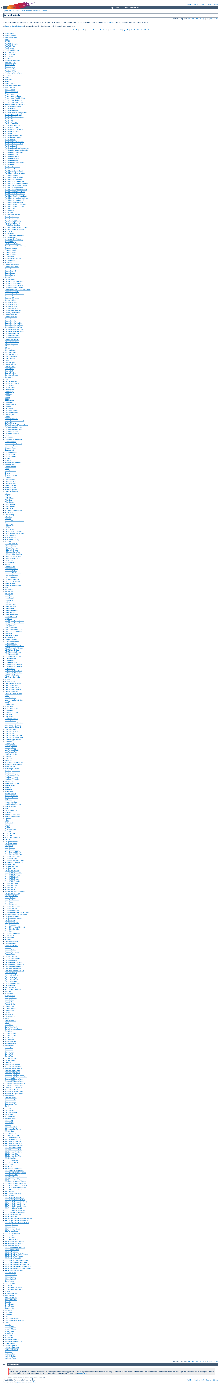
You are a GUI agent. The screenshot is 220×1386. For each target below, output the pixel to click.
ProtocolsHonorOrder (13, 837)
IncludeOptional (10, 604)
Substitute (8, 1285)
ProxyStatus (9, 935)
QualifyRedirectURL (12, 941)
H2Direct (8, 527)
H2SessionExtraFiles (12, 552)
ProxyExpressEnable (12, 856)
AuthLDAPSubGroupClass (14, 206)
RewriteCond (9, 1002)
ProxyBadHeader (11, 844)
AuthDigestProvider (12, 131)
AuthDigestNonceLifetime (14, 129)
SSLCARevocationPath (13, 1150)
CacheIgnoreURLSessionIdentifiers (17, 290)
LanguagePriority (11, 639)
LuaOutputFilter (10, 748)
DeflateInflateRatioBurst (13, 427)
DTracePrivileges (11, 452)
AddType (8, 75)
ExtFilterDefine (10, 487)
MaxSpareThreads (12, 779)
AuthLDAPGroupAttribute (14, 188)
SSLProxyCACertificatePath (15, 1200)
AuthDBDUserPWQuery (13, 115)
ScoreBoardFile (10, 1021)
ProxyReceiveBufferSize (13, 919)
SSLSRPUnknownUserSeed (15, 1248)
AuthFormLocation (11, 146)
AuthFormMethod (11, 154)
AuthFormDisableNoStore (14, 142)
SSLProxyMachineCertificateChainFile (19, 1218)
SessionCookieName (12, 1064)
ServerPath (9, 1054)
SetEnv (7, 1106)
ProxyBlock (9, 846)
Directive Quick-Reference (14, 26)
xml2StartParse (10, 1358)
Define (7, 417)
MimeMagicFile (10, 794)
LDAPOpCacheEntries (13, 652)
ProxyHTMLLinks (11, 887)
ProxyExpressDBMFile (13, 852)
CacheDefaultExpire (12, 265)
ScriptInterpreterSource (13, 1029)
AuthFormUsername (12, 167)
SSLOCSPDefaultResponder (15, 1173)
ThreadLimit (9, 1296)
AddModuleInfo (10, 69)
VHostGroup (9, 1331)
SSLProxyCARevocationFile (15, 1204)
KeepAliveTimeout (11, 635)
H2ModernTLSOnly (12, 539)
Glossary (209, 4)
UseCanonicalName (12, 1318)
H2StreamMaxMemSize (13, 554)
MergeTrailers (10, 785)
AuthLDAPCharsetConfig (14, 179)
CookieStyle (9, 371)
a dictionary (109, 22)
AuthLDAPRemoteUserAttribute (16, 198)
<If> (6, 587)
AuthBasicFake (10, 108)
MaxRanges (9, 773)
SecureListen (10, 1039)
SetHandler (9, 1114)
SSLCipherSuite (10, 1158)
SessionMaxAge (11, 1104)
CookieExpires (10, 367)
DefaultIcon (9, 408)
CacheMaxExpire (11, 302)
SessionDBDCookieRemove (15, 1083)
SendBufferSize (10, 1043)
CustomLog (9, 377)
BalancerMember (11, 252)
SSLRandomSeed (11, 1231)
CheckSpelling (10, 358)
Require (8, 991)
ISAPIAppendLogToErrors (14, 621)
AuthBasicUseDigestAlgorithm (16, 112)
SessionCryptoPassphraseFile (16, 1077)
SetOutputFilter (10, 1119)
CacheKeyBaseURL (12, 292)
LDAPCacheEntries (12, 642)
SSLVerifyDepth (10, 1279)
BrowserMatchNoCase (13, 258)
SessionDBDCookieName (14, 1079)
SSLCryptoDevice (11, 1162)
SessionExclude (10, 1098)
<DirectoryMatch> (11, 446)
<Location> (9, 706)
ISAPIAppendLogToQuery (14, 623)
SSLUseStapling (11, 1275)
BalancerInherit (10, 250)
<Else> (7, 458)
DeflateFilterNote (11, 423)
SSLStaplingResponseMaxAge (16, 1262)
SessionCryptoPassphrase (14, 1075)
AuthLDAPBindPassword (14, 177)
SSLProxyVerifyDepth (13, 1229)
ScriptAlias (9, 1025)
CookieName (9, 369)
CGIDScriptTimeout (12, 342)
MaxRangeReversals (12, 771)
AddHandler (9, 56)
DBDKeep (8, 394)
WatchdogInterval (11, 1350)
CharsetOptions (10, 352)
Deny (7, 435)
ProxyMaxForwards (12, 900)
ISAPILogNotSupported (13, 629)
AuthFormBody (10, 140)
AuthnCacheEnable (12, 217)
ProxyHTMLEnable (12, 877)
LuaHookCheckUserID (13, 727)
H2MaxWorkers (10, 535)
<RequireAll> (9, 993)
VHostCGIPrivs (10, 1329)
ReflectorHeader (11, 956)
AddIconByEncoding (12, 60)
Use (6, 1316)
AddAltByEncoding (11, 44)
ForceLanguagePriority (13, 510)
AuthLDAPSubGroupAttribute (15, 204)
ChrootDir (8, 360)
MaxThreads (9, 781)
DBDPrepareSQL (11, 404)
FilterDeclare (9, 502)
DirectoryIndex (10, 442)
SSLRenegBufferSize (12, 1233)
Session (8, 1062)
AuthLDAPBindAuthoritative (15, 173)
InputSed (8, 619)
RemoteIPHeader (11, 960)
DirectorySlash (10, 448)
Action (7, 40)
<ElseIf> (8, 460)
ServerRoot (9, 1056)
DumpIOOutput (10, 456)
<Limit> (7, 679)
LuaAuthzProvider (11, 719)
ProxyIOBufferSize (11, 896)
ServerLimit (9, 1050)
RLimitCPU (9, 1012)
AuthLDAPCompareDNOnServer (17, 183)
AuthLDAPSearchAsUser (14, 202)
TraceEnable (9, 1304)
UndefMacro (9, 1312)
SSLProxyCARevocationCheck (16, 1202)
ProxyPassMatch (11, 908)
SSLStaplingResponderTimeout (16, 1260)
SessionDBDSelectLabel (14, 1091)
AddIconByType (10, 63)
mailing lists (82, 1373)
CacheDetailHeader (12, 267)
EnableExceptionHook (13, 462)
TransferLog (9, 1306)
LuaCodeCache (10, 721)
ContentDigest (10, 362)
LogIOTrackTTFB (11, 712)
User (6, 1323)
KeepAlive (8, 633)
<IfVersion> (9, 594)
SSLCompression (11, 1160)
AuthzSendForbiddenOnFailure (16, 246)
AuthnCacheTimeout (12, 223)
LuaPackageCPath (12, 750)
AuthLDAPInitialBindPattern (15, 194)
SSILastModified (11, 1127)
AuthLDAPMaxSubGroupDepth (16, 196)
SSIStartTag (9, 1131)
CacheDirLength (11, 269)
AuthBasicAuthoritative (13, 106)
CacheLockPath (10, 300)
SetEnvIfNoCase (11, 1112)
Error (7, 469)
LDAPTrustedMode (12, 675)
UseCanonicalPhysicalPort (14, 1320)
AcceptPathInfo (10, 35)
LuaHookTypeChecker (13, 739)
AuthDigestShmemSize (13, 135)
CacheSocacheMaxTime (14, 325)
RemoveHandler (11, 977)
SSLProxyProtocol (11, 1225)
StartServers (9, 1281)
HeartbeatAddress (11, 569)
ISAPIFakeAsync (11, 627)
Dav (6, 379)
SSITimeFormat (10, 1133)
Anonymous (9, 94)
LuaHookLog (9, 733)
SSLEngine (9, 1164)
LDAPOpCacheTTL (12, 654)
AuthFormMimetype (12, 156)
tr (211, 19)
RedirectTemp (10, 954)
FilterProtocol (10, 504)
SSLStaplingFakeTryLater (14, 1256)
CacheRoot (9, 319)
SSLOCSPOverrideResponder (16, 1177)
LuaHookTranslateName (14, 737)
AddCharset (9, 48)
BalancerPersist (10, 254)
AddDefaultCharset (12, 50)
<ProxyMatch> (10, 898)
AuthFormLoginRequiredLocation (17, 148)
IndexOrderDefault (11, 614)
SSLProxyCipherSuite (13, 1214)
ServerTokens (10, 1060)
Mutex (7, 808)
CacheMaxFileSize (12, 304)
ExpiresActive (10, 479)
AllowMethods (10, 88)
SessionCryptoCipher (12, 1071)
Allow (7, 81)
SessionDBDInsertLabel (13, 1087)
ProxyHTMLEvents (12, 879)
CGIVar (7, 348)
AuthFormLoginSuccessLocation (17, 150)
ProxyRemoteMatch (12, 923)
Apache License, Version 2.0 (25, 1382)
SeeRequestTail (10, 1041)
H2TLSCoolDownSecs (13, 556)
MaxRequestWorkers (12, 775)
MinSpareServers (11, 796)
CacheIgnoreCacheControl (14, 281)
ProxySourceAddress (12, 933)
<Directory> (9, 437)
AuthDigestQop (10, 133)
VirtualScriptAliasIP (12, 1348)
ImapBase (8, 596)
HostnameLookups (12, 579)
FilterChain (9, 500)
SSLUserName (10, 1273)
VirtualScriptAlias (11, 1346)
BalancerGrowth (11, 248)
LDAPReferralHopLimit (13, 656)
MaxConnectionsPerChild (14, 762)
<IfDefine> (8, 589)
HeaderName (10, 567)
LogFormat (9, 710)
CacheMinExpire (11, 306)
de (189, 19)
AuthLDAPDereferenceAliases (16, 185)
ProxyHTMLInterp (11, 885)
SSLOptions (9, 1191)
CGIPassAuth (10, 346)
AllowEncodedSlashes (13, 85)
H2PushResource (11, 548)
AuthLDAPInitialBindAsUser (15, 192)
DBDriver (8, 406)
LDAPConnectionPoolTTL (14, 646)
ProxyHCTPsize (10, 869)
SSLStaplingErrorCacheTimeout (16, 1254)
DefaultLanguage (11, 410)
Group (7, 523)
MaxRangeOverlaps (12, 769)
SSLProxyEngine (11, 1216)
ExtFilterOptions (11, 489)
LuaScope (8, 758)
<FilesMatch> (10, 498)
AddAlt (7, 42)
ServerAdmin (9, 1046)
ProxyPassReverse (12, 910)
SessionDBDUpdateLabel (14, 1093)
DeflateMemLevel (11, 431)
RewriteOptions (10, 1008)
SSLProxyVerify (10, 1227)
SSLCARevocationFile (13, 1148)
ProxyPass (9, 902)
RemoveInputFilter (11, 979)
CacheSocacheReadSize (14, 329)
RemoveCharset (11, 973)
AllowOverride (10, 90)
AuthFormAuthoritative (13, 138)
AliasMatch (9, 79)
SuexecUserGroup (11, 1293)
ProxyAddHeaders (11, 842)
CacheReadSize (11, 315)
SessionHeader (10, 1100)
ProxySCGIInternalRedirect (15, 927)
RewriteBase (9, 1000)
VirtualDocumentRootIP (13, 1341)
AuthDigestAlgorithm (12, 125)
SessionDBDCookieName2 (14, 1081)
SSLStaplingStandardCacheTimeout (18, 1268)
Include (7, 602)
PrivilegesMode (10, 829)
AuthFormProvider (11, 160)
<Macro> (8, 760)
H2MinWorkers (10, 537)
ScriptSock (9, 1037)
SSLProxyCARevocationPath (15, 1206)
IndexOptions (10, 612)
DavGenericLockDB (12, 383)
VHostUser (9, 1337)
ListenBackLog (10, 698)
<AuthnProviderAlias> (13, 225)
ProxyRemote (10, 921)
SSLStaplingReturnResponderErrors (18, 1266)
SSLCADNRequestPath (13, 1143)
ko (207, 19)
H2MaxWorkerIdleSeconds (14, 533)
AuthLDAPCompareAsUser (15, 181)
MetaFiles (8, 789)
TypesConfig (9, 1308)
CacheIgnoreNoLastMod (14, 285)
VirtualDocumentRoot (13, 1339)
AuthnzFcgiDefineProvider (14, 229)
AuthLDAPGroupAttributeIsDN (16, 190)
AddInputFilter (10, 65)
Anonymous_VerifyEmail (14, 102)
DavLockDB (9, 385)
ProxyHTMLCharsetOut (13, 873)
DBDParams (9, 400)
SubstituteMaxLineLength (14, 1289)
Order (7, 821)
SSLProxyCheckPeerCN (13, 1208)
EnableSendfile (10, 467)
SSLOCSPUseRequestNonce (15, 1187)
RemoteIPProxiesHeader (14, 966)
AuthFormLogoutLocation (14, 152)
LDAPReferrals (10, 658)
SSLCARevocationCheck (14, 1146)
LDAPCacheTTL (11, 644)
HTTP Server (14, 11)
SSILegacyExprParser (13, 1129)
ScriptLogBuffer (10, 1033)
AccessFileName (11, 38)
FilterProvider (10, 506)
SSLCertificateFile (11, 1154)
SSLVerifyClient (10, 1277)
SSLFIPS (8, 1166)
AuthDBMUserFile (11, 123)
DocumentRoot (10, 450)
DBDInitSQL (9, 392)
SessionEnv (9, 1096)
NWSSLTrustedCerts (12, 814)
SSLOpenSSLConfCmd (13, 1189)
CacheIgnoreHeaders (13, 283)
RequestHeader (10, 987)
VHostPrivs (9, 1333)
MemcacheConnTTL (12, 783)
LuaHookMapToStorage (13, 735)
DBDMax (8, 396)
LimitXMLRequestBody (13, 694)
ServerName (9, 1052)
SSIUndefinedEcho (12, 1135)
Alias (6, 77)
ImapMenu (9, 600)
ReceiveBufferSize (11, 946)
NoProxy (8, 812)
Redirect (8, 948)
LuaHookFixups (10, 729)
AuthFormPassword (12, 158)
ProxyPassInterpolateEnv (14, 906)
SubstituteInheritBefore (13, 1287)
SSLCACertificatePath (13, 1139)
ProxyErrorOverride (12, 850)
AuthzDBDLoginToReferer (14, 235)
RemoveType (10, 985)
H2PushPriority (10, 546)
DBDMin (8, 398)
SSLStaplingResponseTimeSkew (17, 1264)
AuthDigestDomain (12, 127)
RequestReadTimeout (13, 989)
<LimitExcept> (10, 681)
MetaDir (8, 787)
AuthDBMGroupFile (12, 119)
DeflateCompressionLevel (14, 421)
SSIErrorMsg (9, 1123)
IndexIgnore (9, 608)
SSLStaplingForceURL (13, 1258)
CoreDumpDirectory (12, 375)
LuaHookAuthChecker (13, 725)
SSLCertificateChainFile (13, 1152)
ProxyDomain (10, 848)
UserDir (8, 1325)
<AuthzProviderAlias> (13, 244)
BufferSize (8, 262)
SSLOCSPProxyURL (12, 1179)
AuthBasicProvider (11, 110)
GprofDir (8, 519)
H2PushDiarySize (11, 544)
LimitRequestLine (11, 692)
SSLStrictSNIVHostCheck (14, 1270)
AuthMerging (9, 210)
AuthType (8, 231)
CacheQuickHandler (12, 312)
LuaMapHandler (11, 746)
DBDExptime (9, 389)
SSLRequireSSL (11, 1237)
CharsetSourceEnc (12, 354)
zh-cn (215, 19)
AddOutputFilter (10, 71)
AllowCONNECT (11, 83)
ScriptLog (8, 1031)
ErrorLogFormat (11, 475)
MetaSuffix (9, 792)
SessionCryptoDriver (12, 1073)
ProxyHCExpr (10, 864)
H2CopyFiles (9, 525)
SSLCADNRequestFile (13, 1141)
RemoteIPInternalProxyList (14, 964)
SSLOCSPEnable (11, 1175)
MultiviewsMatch (11, 806)
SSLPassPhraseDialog (13, 1193)
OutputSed (9, 823)
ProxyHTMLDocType (12, 875)
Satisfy (7, 1019)
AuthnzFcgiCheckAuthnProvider (16, 227)
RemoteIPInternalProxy (13, 962)
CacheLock (9, 296)
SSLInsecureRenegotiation (14, 1171)
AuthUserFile (9, 233)
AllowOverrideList (11, 92)
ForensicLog (9, 515)
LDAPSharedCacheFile (13, 664)
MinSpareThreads (11, 798)
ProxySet (8, 931)
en (193, 19)
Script (7, 1023)
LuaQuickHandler (11, 754)
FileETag (8, 494)
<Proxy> (8, 839)
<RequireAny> (10, 996)
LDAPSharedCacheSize (13, 666)
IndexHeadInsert (11, 606)
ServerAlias (9, 1048)
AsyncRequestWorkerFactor (15, 104)
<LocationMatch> (11, 708)
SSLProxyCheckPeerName (15, 1212)
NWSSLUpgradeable (12, 816)
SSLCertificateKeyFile (13, 1156)
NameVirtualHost (11, 810)
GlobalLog (8, 517)
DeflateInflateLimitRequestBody (16, 425)
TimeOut (8, 1302)
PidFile (7, 827)
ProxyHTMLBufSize (12, 871)
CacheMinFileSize (11, 308)
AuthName (9, 212)
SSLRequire (9, 1235)
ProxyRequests (10, 925)
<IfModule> (9, 592)
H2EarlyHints (9, 529)
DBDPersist (9, 402)
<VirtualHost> (10, 1343)
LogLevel (8, 714)
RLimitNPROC (10, 1016)
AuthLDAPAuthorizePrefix (14, 171)
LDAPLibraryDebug (12, 650)
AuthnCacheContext (12, 215)
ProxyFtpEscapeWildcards (14, 860)
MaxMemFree (10, 766)
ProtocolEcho (10, 833)
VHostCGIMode (10, 1327)
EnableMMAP (10, 465)
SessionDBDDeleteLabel (14, 1085)
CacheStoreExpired (12, 335)
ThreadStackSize (11, 1300)
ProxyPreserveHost (12, 916)
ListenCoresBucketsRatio (14, 700)
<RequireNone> (10, 998)
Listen (7, 696)
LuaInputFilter (10, 744)
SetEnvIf (8, 1108)
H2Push (8, 542)
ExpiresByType (10, 481)
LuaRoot (8, 756)
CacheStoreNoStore (12, 337)
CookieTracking (10, 373)
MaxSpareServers (11, 777)
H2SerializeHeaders (12, 550)
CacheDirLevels (10, 271)
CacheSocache (10, 321)
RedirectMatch (10, 950)
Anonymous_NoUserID (13, 100)
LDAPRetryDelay (11, 662)
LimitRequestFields (12, 687)
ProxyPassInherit (11, 904)
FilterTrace (9, 508)
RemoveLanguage (11, 981)
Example (8, 477)
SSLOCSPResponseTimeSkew (16, 1185)
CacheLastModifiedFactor (14, 294)
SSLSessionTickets (12, 1246)
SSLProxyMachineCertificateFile (16, 1220)
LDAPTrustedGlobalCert (13, 673)
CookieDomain (10, 365)
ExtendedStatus (10, 485)
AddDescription (10, 52)
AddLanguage (10, 67)
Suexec (7, 1291)
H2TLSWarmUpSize (12, 558)
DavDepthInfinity (11, 381)
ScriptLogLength (11, 1035)
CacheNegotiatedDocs (13, 310)
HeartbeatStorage (11, 575)
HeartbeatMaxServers (13, 573)
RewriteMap (9, 1006)
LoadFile (8, 702)
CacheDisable (10, 273)
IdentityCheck (10, 583)
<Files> (7, 496)
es (197, 19)
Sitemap (215, 4)
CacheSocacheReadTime (14, 331)
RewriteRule (9, 1010)
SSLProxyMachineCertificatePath (17, 1223)
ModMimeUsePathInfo (13, 804)
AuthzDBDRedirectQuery (14, 240)
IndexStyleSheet (11, 617)
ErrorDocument (10, 471)
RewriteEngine (10, 1004)
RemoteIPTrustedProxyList (14, 971)
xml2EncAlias (10, 1354)
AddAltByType (10, 46)
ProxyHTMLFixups (11, 883)
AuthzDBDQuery (11, 238)
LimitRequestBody (11, 685)
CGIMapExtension (11, 344)
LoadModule (9, 704)
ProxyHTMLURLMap (12, 894)
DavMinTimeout (10, 387)
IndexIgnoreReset (11, 610)
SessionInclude (10, 1102)
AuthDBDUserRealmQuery (14, 117)
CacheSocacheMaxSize (13, 323)
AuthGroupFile (10, 169)
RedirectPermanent (12, 952)
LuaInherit (8, 742)
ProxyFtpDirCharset (12, 858)
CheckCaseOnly (11, 356)
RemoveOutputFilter (12, 983)
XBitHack (8, 1352)
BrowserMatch (10, 256)
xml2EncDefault (10, 1356)
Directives (197, 4)
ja (204, 19)
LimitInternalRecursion (13, 683)
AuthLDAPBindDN (11, 175)
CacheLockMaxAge (12, 298)
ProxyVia (8, 939)
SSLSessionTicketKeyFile (14, 1243)
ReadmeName (10, 943)
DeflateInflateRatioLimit (13, 429)
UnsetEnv (8, 1314)
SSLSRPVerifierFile (12, 1250)
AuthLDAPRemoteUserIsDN (15, 200)
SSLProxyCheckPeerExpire (15, 1210)
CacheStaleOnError (12, 333)
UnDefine (8, 1310)
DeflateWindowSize (12, 433)
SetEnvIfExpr (9, 1110)
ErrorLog (8, 473)
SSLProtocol (9, 1196)
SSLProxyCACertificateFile (14, 1198)
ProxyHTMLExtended (13, 881)
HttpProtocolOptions (12, 581)
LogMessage (9, 716)
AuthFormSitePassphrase (14, 162)
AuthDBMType (10, 121)
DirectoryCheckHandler (13, 439)
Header (7, 564)
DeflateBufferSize (11, 419)
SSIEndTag (9, 1121)
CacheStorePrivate (12, 340)
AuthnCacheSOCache (13, 221)
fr (200, 19)
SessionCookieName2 (13, 1066)
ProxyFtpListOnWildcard (14, 862)
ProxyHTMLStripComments (15, 891)
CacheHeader (10, 279)
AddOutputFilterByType (13, 73)
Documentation (26, 11)
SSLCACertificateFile (12, 1137)
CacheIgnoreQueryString (14, 287)
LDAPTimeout (10, 669)
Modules (189, 4)
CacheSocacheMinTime (13, 327)
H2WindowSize (10, 562)
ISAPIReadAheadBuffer (13, 631)
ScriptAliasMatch (11, 1027)
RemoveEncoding (11, 975)
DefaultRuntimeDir (11, 412)
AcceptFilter (9, 33)
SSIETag (8, 1125)
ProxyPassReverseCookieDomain (17, 912)
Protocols (8, 835)
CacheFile (8, 277)
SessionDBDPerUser (12, 1089)
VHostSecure (10, 1335)
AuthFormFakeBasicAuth (14, 144)
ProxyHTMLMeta (11, 889)
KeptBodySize (10, 637)
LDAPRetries (9, 660)
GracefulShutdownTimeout (14, 521)
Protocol (8, 831)
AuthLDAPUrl (10, 208)
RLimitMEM (9, 1014)
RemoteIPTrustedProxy (13, 969)
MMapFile (8, 800)
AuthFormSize (10, 165)
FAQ (202, 4)
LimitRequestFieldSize (13, 689)
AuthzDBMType (10, 242)
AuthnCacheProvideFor (13, 219)
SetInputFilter (10, 1116)
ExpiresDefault (10, 483)
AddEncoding (10, 54)
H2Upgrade (9, 560)
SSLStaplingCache (12, 1252)
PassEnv (8, 825)
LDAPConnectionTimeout (14, 648)
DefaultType (9, 415)
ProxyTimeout (10, 937)
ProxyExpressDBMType (13, 854)
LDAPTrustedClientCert (13, 671)
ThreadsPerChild (11, 1298)
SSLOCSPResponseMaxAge (15, 1183)
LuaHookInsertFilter (12, 731)
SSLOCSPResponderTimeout (15, 1181)
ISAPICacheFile (10, 625)
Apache (5, 11)
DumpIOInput (10, 454)
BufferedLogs (10, 260)
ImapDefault (9, 598)
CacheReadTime (11, 317)
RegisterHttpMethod (12, 958)
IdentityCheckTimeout (13, 585)
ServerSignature (11, 1058)
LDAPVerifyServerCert (13, 677)
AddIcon (8, 58)
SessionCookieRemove (13, 1069)
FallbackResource (11, 492)
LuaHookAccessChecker (14, 723)
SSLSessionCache (11, 1239)
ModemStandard (11, 802)
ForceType (9, 512)
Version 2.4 (36, 11)
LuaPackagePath (11, 752)
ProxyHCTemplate (11, 866)
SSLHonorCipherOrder (13, 1168)
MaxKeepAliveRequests (13, 764)
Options (8, 819)
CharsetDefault (10, 350)
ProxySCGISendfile (12, 929)
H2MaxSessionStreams (13, 531)
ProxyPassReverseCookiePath (16, 914)
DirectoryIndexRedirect (13, 444)
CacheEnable (10, 275)
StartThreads (10, 1283)
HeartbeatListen (11, 571)
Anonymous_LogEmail (13, 96)
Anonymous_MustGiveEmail (15, 98)
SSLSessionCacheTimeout (14, 1241)
